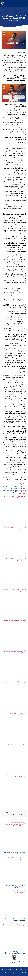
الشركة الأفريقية (7, 486)
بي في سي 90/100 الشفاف (13, 490)
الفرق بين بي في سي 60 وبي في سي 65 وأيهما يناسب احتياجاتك (15, 919)
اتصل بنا (5, 961)
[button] (24, 4)
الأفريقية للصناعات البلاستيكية (19, 486)
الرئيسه (22, 961)
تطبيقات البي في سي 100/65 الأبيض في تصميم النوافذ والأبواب (15, 886)
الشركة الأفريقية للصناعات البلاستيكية (17, 488)
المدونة (9, 961)
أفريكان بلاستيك (12, 972)
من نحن (13, 961)
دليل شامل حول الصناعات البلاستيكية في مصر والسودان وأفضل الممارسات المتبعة (15, 952)
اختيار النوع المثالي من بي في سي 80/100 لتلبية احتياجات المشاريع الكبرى (14, 853)
